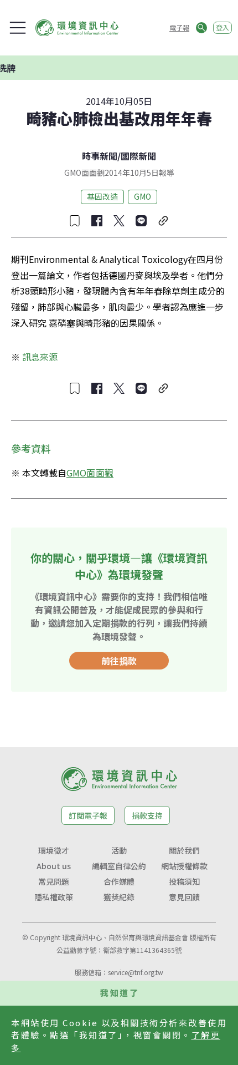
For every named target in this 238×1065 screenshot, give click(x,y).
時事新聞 (99, 156)
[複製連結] (163, 220)
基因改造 (102, 196)
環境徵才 (53, 850)
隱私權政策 (53, 896)
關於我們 (184, 850)
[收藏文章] (74, 220)
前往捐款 (119, 660)
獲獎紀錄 (119, 896)
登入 (222, 27)
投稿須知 (184, 881)
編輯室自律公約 (119, 865)
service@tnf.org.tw (135, 972)
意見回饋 (184, 896)
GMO (142, 196)
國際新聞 (138, 156)
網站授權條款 (184, 865)
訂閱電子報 (88, 815)
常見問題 (53, 881)
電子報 (179, 27)
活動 (119, 850)
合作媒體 (119, 881)
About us (54, 865)
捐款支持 (147, 815)
